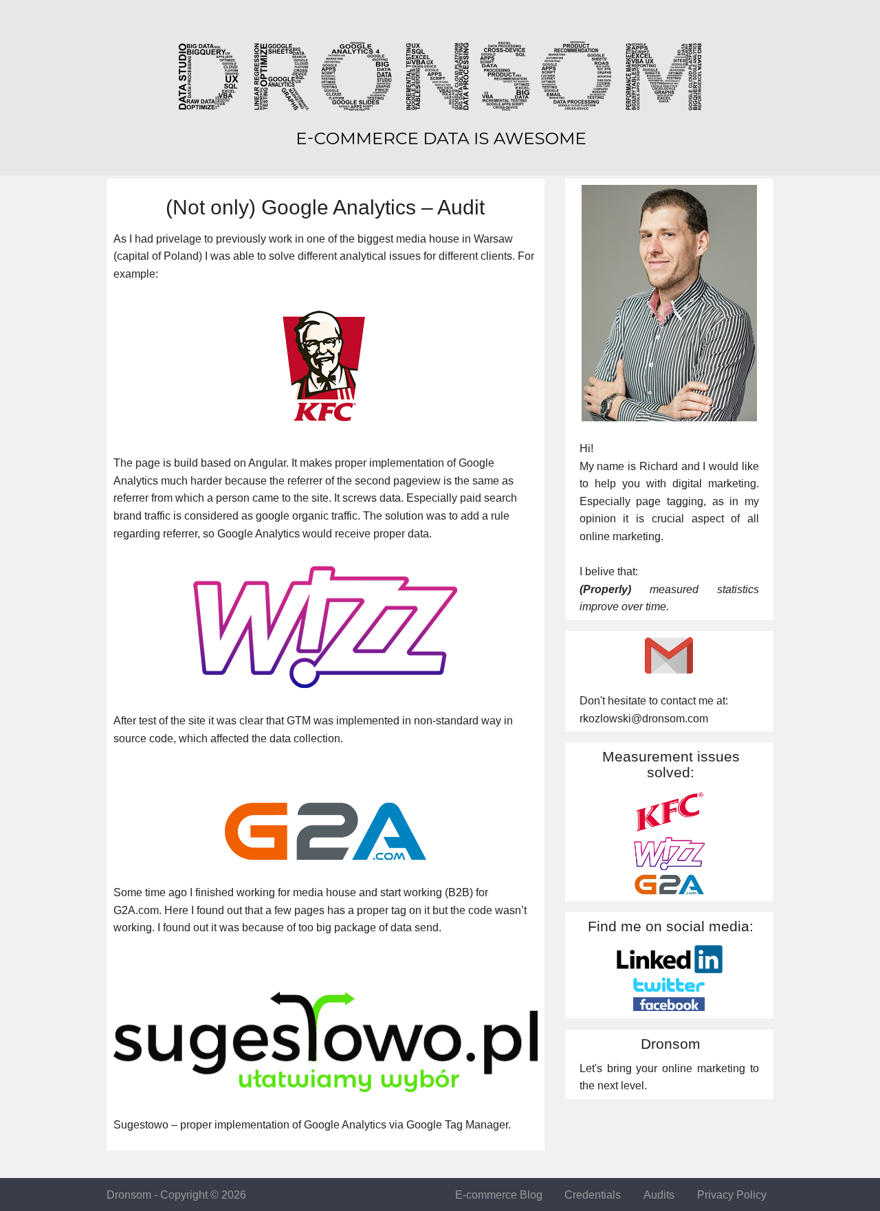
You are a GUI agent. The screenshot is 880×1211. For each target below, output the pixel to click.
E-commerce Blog (498, 1195)
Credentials (592, 1195)
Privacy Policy (732, 1195)
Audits (659, 1195)
